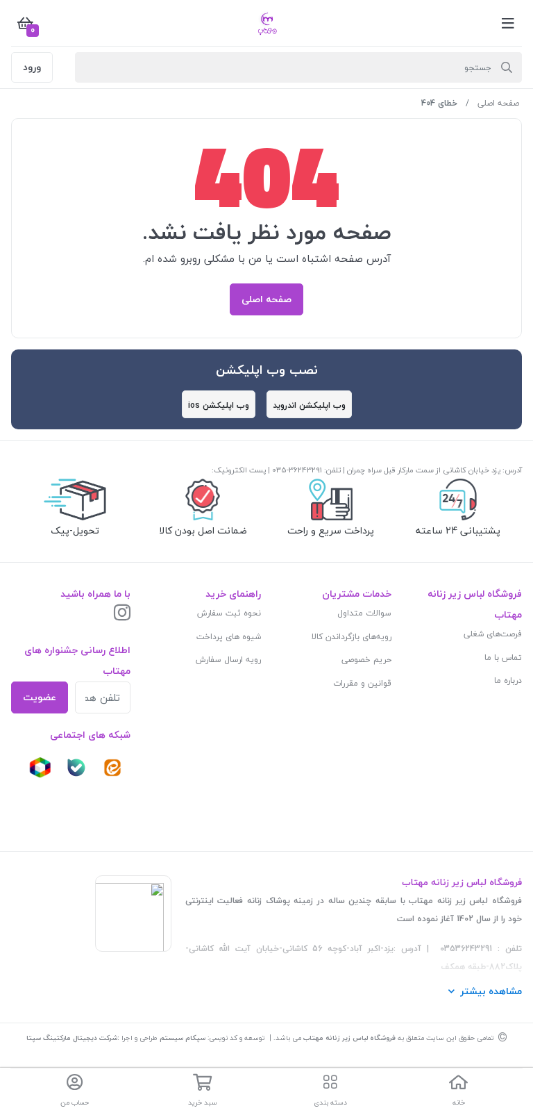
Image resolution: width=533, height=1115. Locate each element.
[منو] (508, 23)
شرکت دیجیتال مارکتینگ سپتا (71, 1037)
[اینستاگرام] (122, 613)
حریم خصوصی (366, 659)
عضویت (39, 697)
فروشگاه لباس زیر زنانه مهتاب (349, 1037)
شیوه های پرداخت (228, 636)
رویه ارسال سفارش (228, 659)
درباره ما (508, 680)
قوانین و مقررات (362, 683)
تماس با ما (503, 657)
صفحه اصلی (498, 103)
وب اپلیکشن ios (218, 405)
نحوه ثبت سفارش (229, 613)
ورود (32, 67)
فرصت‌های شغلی (493, 634)
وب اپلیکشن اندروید (309, 405)
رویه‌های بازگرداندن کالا (351, 636)
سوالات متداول (364, 613)
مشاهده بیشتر (491, 991)
